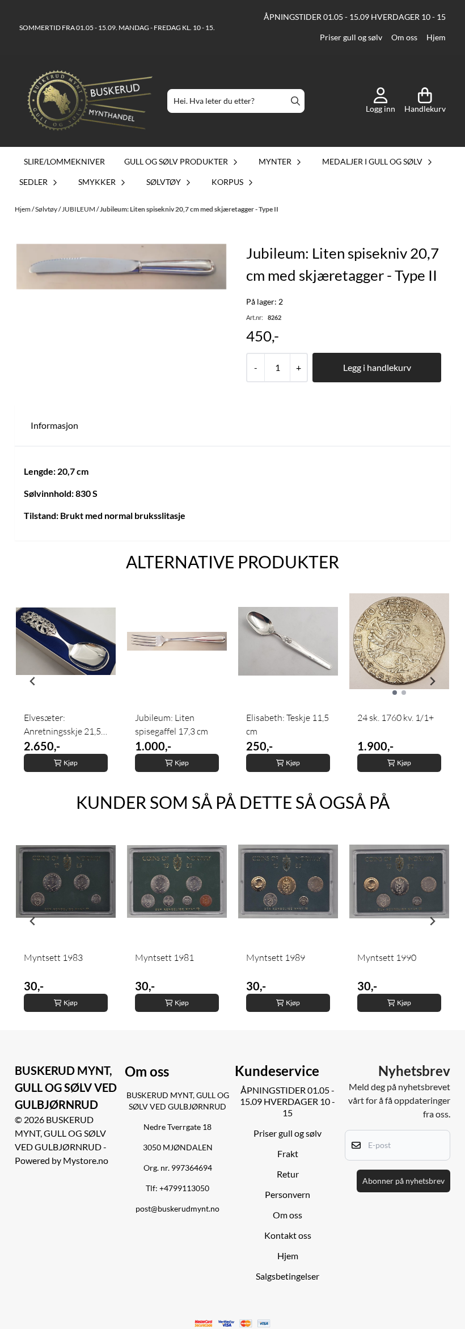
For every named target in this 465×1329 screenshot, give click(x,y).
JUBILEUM (79, 209)
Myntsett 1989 (275, 957)
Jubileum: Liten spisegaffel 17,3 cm (171, 724)
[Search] (295, 101)
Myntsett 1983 (53, 957)
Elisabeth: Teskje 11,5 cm (287, 724)
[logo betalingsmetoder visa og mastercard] (233, 1323)
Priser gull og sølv (351, 37)
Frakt (287, 1153)
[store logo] (90, 101)
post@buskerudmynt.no (177, 1208)
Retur (288, 1173)
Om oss (404, 37)
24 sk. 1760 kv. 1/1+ (395, 717)
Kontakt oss (287, 1235)
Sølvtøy (46, 209)
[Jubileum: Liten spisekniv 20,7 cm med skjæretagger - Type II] (121, 266)
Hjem (436, 37)
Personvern (287, 1194)
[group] (66, 681)
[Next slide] (432, 681)
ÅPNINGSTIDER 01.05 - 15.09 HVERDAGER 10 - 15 (355, 17)
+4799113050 (184, 1188)
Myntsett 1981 (164, 957)
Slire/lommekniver (64, 161)
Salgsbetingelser (287, 1276)
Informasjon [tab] (54, 425)
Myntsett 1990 (386, 957)
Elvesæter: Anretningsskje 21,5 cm (62, 725)
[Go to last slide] (33, 681)
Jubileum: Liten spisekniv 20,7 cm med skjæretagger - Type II (189, 209)
